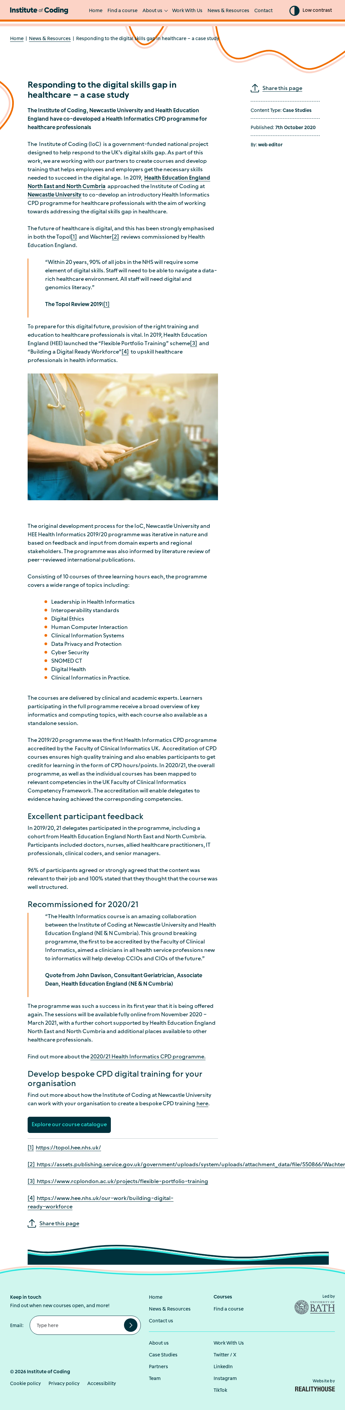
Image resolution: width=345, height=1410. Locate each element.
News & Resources (228, 10)
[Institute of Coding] (39, 10)
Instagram (225, 1378)
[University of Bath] (306, 1307)
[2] (115, 237)
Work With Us (187, 10)
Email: (17, 1325)
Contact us (161, 1321)
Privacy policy (64, 1383)
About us (152, 10)
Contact (263, 10)
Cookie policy (25, 1383)
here (202, 1104)
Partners (158, 1367)
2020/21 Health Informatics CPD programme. (148, 1057)
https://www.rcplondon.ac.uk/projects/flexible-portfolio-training (121, 1181)
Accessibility (101, 1383)
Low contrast (317, 10)
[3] (193, 344)
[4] (125, 352)
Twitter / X (225, 1355)
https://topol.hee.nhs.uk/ (68, 1148)
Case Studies (163, 1355)
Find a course (122, 10)
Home (95, 10)
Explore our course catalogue (69, 1125)
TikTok (220, 1390)
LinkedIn (223, 1367)
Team (155, 1378)
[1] (74, 237)
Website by (324, 1381)
